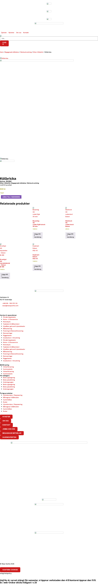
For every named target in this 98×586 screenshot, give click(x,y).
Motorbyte (6, 322)
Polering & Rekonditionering (13, 331)
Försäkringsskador (9, 317)
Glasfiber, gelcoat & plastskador (14, 326)
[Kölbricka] (4, 58)
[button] (4, 32)
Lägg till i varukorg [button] (37, 235)
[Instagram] (7, 309)
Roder (5, 402)
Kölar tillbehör (38, 52)
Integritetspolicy (6, 573)
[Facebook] (2, 309)
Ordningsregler (8, 382)
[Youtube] (12, 309)
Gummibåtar (7, 400)
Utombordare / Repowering (12, 395)
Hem (1, 52)
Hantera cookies (10, 569)
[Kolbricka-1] (37, 108)
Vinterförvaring (8, 367)
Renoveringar (7, 333)
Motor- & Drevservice (10, 319)
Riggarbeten (7, 335)
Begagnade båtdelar (12, 52)
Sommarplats (7, 369)
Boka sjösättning (9, 380)
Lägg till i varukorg (11, 197)
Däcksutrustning (26, 52)
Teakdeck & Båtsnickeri (11, 324)
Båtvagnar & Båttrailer (11, 397)
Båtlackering (7, 328)
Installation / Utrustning (11, 338)
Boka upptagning (9, 377)
